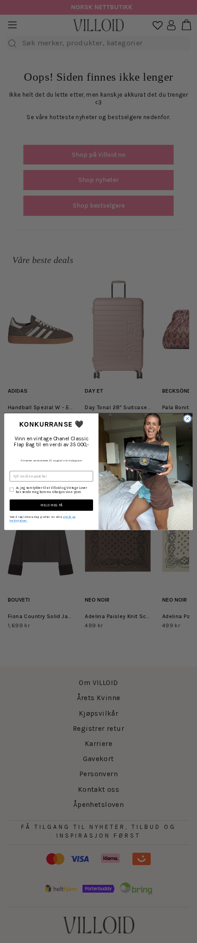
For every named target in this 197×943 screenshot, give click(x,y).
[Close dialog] (187, 418)
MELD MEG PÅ (51, 505)
